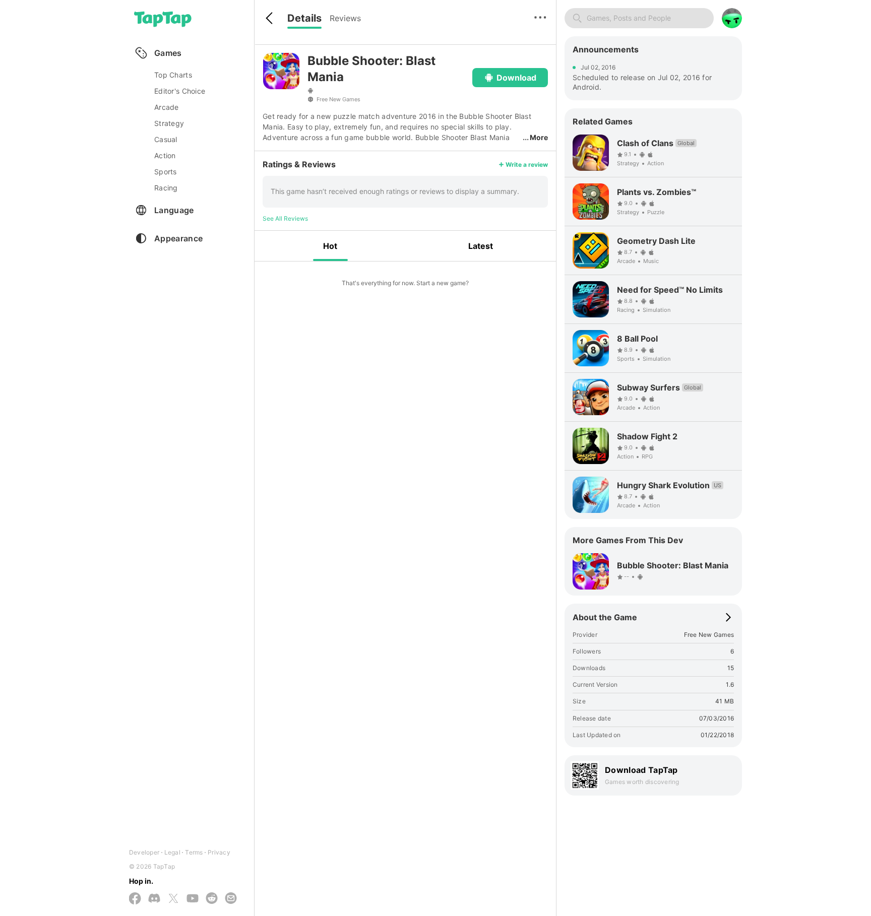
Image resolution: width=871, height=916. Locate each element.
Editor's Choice (179, 91)
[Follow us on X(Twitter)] (173, 899)
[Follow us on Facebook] (135, 899)
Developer (144, 852)
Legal (172, 852)
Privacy (219, 852)
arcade (166, 107)
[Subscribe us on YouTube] (192, 898)
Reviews (345, 18)
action (165, 155)
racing (166, 187)
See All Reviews (285, 218)
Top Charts (173, 75)
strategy (169, 123)
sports (165, 171)
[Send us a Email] (231, 898)
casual (165, 139)
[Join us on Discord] (154, 898)
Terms (194, 852)
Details (304, 18)
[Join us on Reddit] (212, 898)
